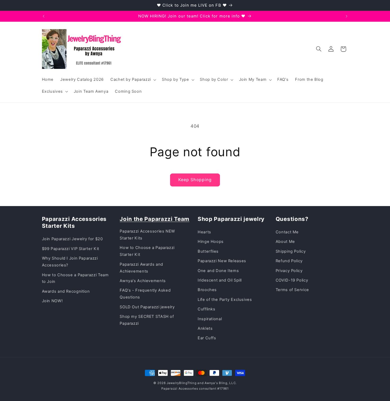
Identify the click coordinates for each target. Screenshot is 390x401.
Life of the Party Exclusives (225, 299)
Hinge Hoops (211, 241)
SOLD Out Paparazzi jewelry (147, 307)
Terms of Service (292, 289)
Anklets (205, 328)
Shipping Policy (291, 251)
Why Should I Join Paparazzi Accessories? (70, 262)
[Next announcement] (346, 16)
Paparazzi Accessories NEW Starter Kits (147, 234)
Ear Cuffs (207, 338)
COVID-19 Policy (292, 280)
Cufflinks (206, 309)
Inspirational (210, 319)
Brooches (207, 289)
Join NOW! (52, 300)
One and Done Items (218, 270)
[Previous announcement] (43, 16)
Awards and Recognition (66, 291)
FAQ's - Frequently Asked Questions (145, 294)
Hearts (204, 232)
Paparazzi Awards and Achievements (141, 268)
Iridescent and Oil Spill (220, 280)
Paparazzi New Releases (222, 261)
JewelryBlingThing (182, 383)
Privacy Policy (289, 270)
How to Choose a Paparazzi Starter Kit (147, 251)
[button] (132, 80)
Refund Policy (289, 261)
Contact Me (287, 232)
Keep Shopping (195, 179)
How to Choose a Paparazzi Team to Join (75, 278)
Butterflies (208, 251)
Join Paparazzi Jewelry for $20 (72, 239)
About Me (285, 241)
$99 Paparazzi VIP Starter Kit (70, 248)
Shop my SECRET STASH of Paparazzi (147, 320)
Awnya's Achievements (143, 280)
